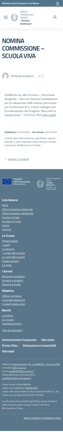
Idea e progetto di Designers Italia (42, 418)
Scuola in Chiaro (11, 217)
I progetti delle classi (13, 304)
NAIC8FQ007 (31, 388)
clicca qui (49, 115)
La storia (7, 265)
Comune (6, 229)
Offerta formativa (12, 296)
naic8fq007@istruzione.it (21, 371)
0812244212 (19, 367)
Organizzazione (10, 261)
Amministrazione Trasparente (19, 340)
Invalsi (5, 225)
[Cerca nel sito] (55, 17)
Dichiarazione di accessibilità (39, 345)
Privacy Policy (10, 345)
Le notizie (7, 316)
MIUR (5, 205)
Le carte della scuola (13, 257)
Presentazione (10, 241)
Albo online (47, 340)
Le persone (8, 249)
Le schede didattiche (13, 300)
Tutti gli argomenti (12, 330)
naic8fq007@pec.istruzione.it (16, 378)
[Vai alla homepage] (14, 17)
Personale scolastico (13, 276)
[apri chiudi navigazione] (6, 18)
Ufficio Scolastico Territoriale (17, 213)
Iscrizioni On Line (11, 221)
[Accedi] (58, 3)
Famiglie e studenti (12, 280)
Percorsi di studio (11, 284)
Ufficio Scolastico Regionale (17, 209)
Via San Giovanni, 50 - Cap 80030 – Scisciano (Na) (35, 364)
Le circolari (8, 320)
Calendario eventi (12, 324)
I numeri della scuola (13, 253)
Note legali (8, 351)
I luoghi (6, 245)
